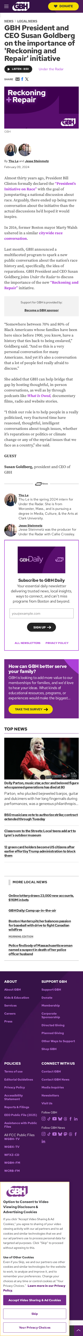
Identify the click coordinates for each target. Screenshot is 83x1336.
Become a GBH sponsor (41, 310)
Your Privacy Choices (34, 1327)
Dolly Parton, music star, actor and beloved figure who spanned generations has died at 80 (41, 785)
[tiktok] (49, 1118)
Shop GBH (49, 1049)
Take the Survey (28, 709)
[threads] (65, 1118)
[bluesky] (60, 1118)
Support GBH (51, 989)
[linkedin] (76, 1118)
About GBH (12, 989)
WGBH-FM (12, 1163)
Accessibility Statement (13, 1097)
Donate (66, 6)
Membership (51, 1005)
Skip (34, 1314)
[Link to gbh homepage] (20, 6)
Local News (27, 21)
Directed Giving (53, 1025)
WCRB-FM (12, 1171)
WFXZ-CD (11, 1155)
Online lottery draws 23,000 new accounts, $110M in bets (41, 897)
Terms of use (13, 1071)
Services (10, 1005)
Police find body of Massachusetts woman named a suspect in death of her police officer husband (40, 949)
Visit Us (47, 1103)
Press (8, 1021)
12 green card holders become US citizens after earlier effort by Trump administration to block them (40, 851)
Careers (10, 1013)
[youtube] (54, 1118)
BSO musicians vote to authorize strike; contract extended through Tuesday (41, 817)
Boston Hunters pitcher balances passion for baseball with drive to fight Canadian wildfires (40, 925)
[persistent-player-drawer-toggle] (78, 1330)
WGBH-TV (12, 1139)
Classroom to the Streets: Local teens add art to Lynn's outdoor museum (40, 833)
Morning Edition (21, 936)
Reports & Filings (16, 1107)
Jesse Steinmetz (37, 161)
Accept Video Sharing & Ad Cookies (35, 1300)
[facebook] (70, 1118)
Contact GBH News (55, 1079)
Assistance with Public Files (20, 1125)
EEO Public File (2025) (20, 1115)
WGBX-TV (11, 1147)
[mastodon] (65, 1134)
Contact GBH (51, 1071)
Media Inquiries (53, 1087)
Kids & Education (16, 998)
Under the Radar (51, 69)
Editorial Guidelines (18, 1079)
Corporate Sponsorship (51, 1015)
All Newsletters (27, 643)
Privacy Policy (57, 643)
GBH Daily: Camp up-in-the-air (32, 910)
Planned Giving (53, 1033)
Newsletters (50, 1095)
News (8, 21)
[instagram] (44, 1118)
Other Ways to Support (58, 1041)
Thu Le (14, 161)
